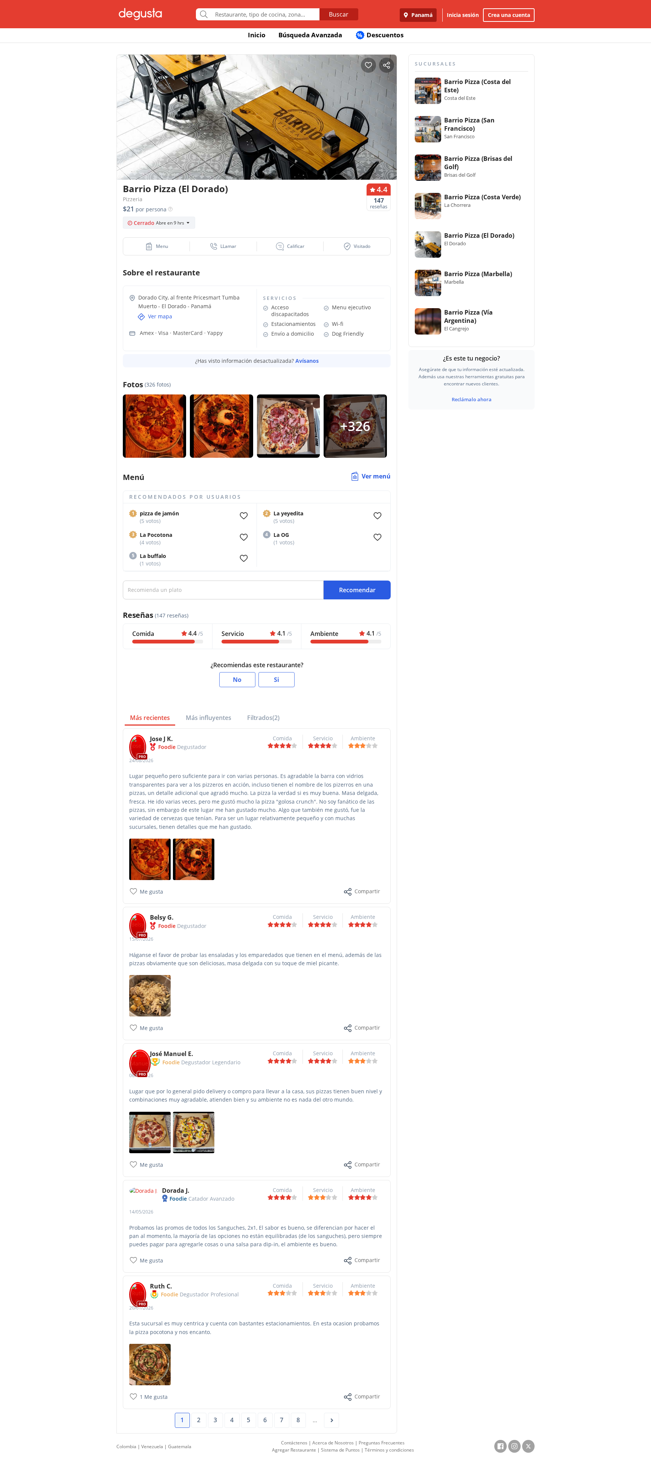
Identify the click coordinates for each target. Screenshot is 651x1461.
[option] (257, 132)
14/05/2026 (141, 1212)
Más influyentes (208, 718)
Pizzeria (132, 199)
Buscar (338, 14)
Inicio (257, 35)
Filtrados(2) (263, 718)
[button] (156, 246)
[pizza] (193, 1131)
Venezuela (152, 1446)
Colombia (126, 1446)
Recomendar (357, 590)
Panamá (421, 14)
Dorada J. (175, 1190)
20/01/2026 (141, 1308)
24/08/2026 (141, 760)
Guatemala (179, 1446)
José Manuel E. (171, 1054)
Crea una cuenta (509, 14)
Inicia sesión (463, 14)
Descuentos (380, 35)
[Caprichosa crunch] (193, 858)
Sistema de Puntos (340, 1450)
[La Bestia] (150, 858)
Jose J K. (161, 739)
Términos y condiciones (389, 1450)
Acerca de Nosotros (333, 1443)
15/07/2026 (141, 939)
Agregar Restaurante (294, 1450)
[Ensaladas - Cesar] (150, 995)
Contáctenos (294, 1443)
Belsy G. (162, 917)
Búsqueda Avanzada (310, 35)
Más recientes (150, 718)
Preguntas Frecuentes (382, 1443)
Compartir (367, 891)
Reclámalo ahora (472, 399)
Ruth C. (161, 1286)
